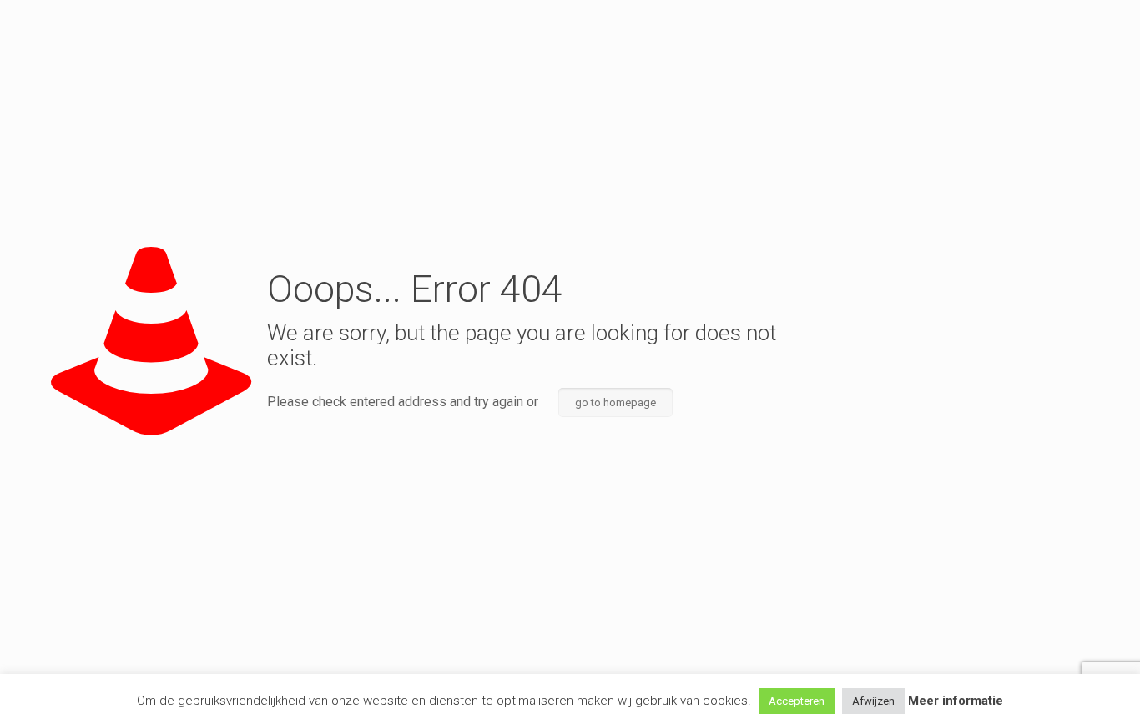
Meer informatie (955, 700)
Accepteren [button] (797, 701)
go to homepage (615, 402)
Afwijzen (873, 701)
